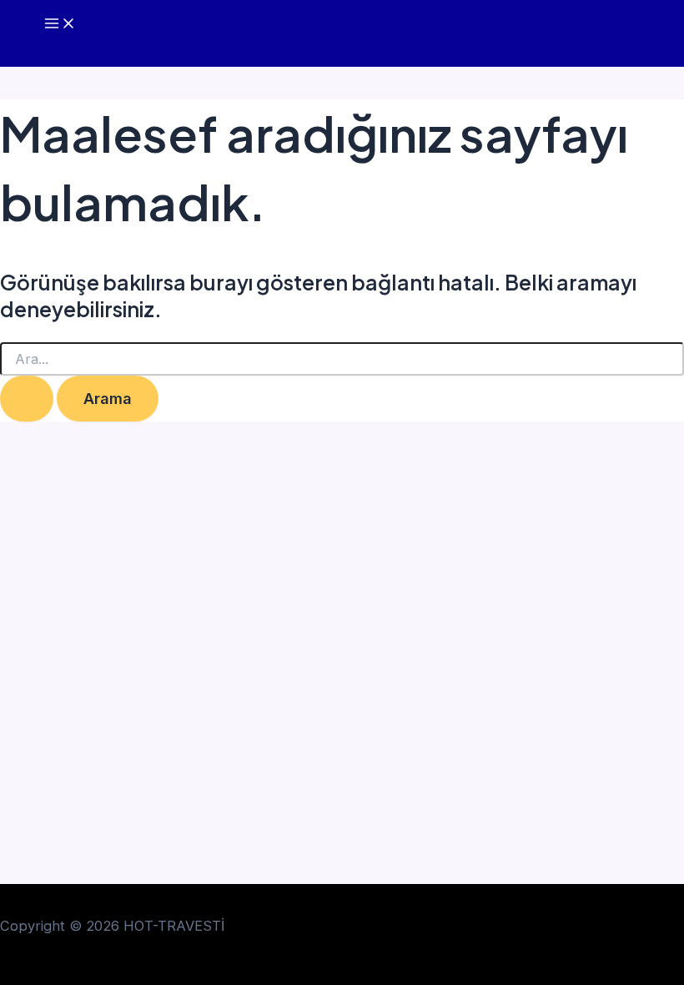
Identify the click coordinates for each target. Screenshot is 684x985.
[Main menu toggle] (60, 24)
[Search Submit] (26, 398)
